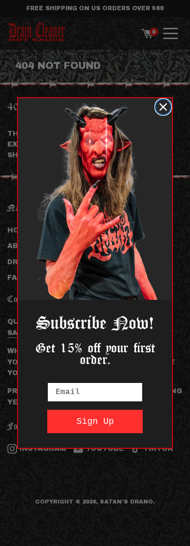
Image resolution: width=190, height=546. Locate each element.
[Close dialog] (163, 107)
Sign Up (95, 421)
